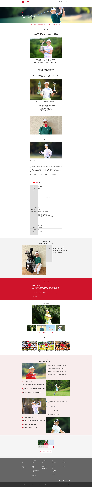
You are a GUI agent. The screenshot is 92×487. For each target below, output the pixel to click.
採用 (52, 468)
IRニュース (33, 462)
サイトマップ (44, 484)
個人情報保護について (24, 484)
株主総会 (33, 471)
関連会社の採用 (53, 474)
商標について (34, 484)
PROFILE (35, 24)
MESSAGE (45, 24)
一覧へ (66, 480)
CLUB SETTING (40, 24)
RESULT (60, 24)
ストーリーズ (63, 466)
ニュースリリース (64, 462)
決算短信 (33, 467)
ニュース (63, 460)
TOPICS (31, 24)
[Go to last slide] (39, 332)
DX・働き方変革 (24, 467)
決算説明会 (33, 466)
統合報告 (23, 466)
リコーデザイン (53, 466)
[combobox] (55, 1)
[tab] (43, 332)
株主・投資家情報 (34, 460)
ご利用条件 (29, 484)
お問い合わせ (48, 484)
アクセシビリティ (39, 484)
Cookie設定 (54, 484)
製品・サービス (44, 468)
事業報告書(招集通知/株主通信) (35, 470)
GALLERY (49, 24)
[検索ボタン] (59, 1)
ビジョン (23, 462)
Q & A (56, 24)
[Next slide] (52, 332)
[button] (31, 328)
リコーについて (24, 460)
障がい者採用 (53, 471)
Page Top (69, 480)
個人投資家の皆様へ (34, 475)
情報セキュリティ (44, 466)
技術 (52, 460)
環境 (42, 462)
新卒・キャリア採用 (54, 470)
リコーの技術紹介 (54, 462)
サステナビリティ (44, 460)
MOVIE (53, 24)
